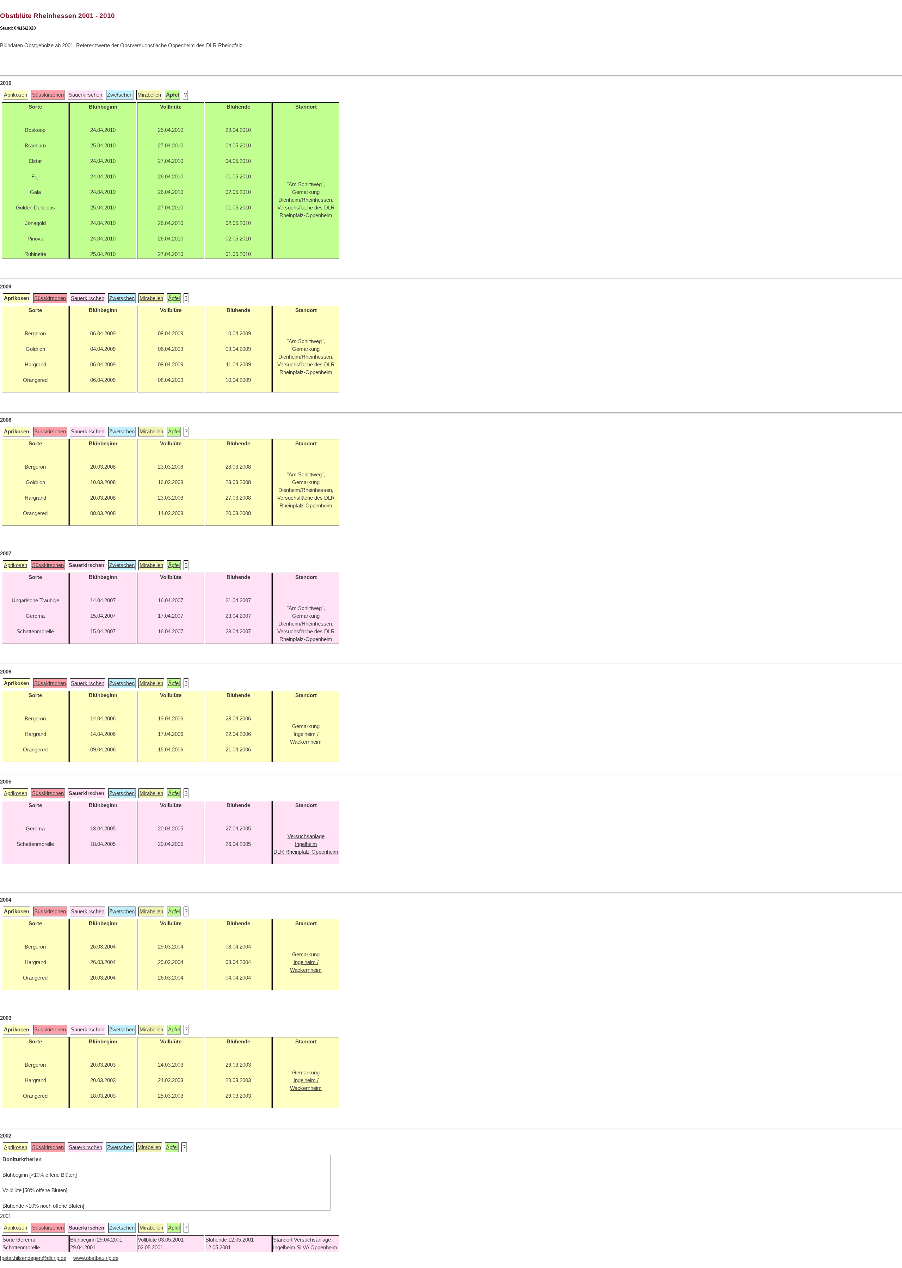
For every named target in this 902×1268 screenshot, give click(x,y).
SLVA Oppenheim (317, 1247)
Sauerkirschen (85, 95)
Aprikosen (15, 95)
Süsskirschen (48, 95)
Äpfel (174, 298)
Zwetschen (119, 95)
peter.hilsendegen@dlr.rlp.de (33, 1258)
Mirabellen (149, 95)
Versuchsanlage (312, 1240)
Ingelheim (285, 1247)
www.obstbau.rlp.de (95, 1258)
